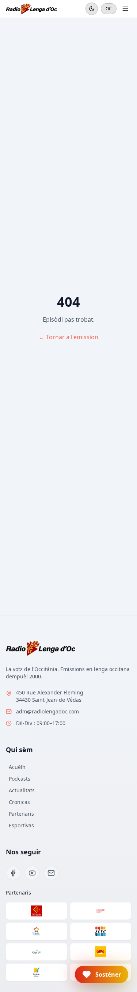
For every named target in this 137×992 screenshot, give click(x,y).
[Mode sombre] (91, 9)
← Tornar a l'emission (68, 337)
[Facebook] (13, 873)
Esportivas (21, 825)
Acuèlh (17, 766)
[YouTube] (32, 873)
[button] (101, 974)
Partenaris (21, 813)
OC (109, 8)
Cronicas (19, 801)
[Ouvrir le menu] (125, 9)
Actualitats (22, 790)
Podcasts (19, 778)
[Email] (51, 873)
